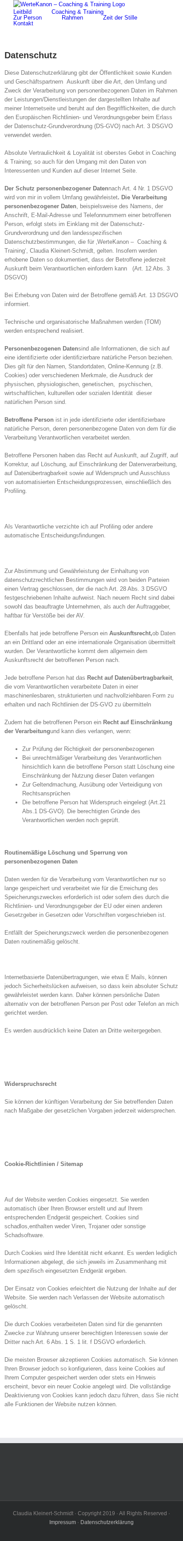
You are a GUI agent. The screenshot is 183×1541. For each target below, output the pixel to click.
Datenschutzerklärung (107, 1522)
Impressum (62, 1522)
